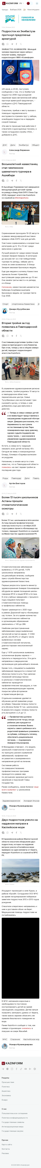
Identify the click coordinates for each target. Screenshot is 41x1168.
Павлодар (16, 478)
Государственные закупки (12, 1131)
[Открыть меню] (37, 3)
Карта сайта (7, 1144)
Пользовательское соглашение (14, 1113)
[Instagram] (3, 44)
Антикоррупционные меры (12, 1127)
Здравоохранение (11, 801)
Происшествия (8, 1082)
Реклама (5, 1153)
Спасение (15, 1039)
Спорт (5, 304)
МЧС (5, 1039)
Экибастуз (23, 145)
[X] (20, 44)
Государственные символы (13, 1122)
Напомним (7, 287)
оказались (26, 1028)
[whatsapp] (7, 44)
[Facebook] (16, 44)
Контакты (6, 1149)
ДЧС (5, 145)
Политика (6, 1087)
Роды (5, 478)
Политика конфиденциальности (15, 1118)
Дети (12, 145)
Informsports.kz (21, 198)
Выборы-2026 (15, 10)
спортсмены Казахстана (23, 304)
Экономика (6, 1095)
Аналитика (6, 1091)
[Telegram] (12, 44)
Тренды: (5, 10)
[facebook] (16, 1069)
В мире (5, 1100)
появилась (6, 467)
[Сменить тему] (29, 3)
